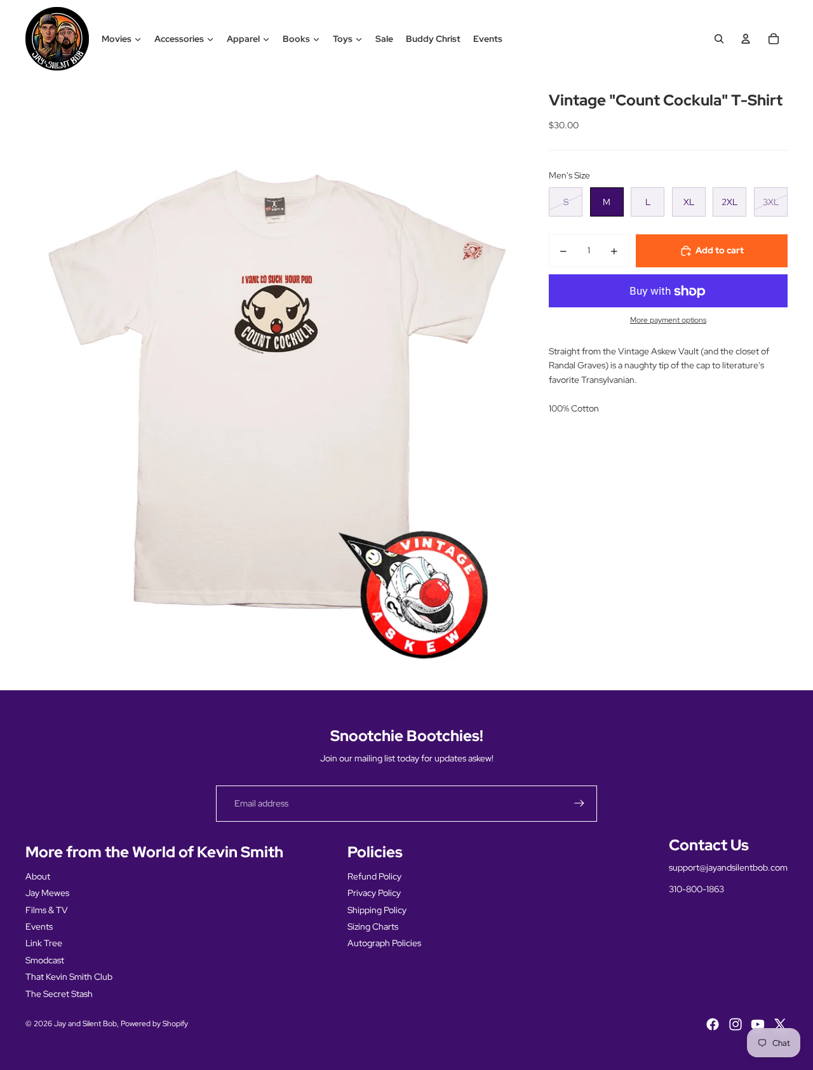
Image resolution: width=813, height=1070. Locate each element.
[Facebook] (712, 1024)
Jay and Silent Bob (85, 1024)
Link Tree (43, 943)
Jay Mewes (47, 893)
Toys (343, 38)
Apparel (243, 38)
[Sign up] (579, 803)
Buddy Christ (433, 38)
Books (296, 38)
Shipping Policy (376, 910)
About (37, 876)
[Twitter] (780, 1024)
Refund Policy (374, 876)
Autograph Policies (384, 943)
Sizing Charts (372, 926)
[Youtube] (757, 1024)
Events (487, 38)
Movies (116, 38)
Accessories (179, 38)
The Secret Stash (59, 994)
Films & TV (46, 910)
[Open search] (719, 39)
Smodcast (44, 960)
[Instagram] (735, 1024)
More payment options (668, 321)
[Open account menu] (746, 39)
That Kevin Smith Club (68, 976)
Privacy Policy (374, 893)
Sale (384, 38)
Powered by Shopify (154, 1024)
